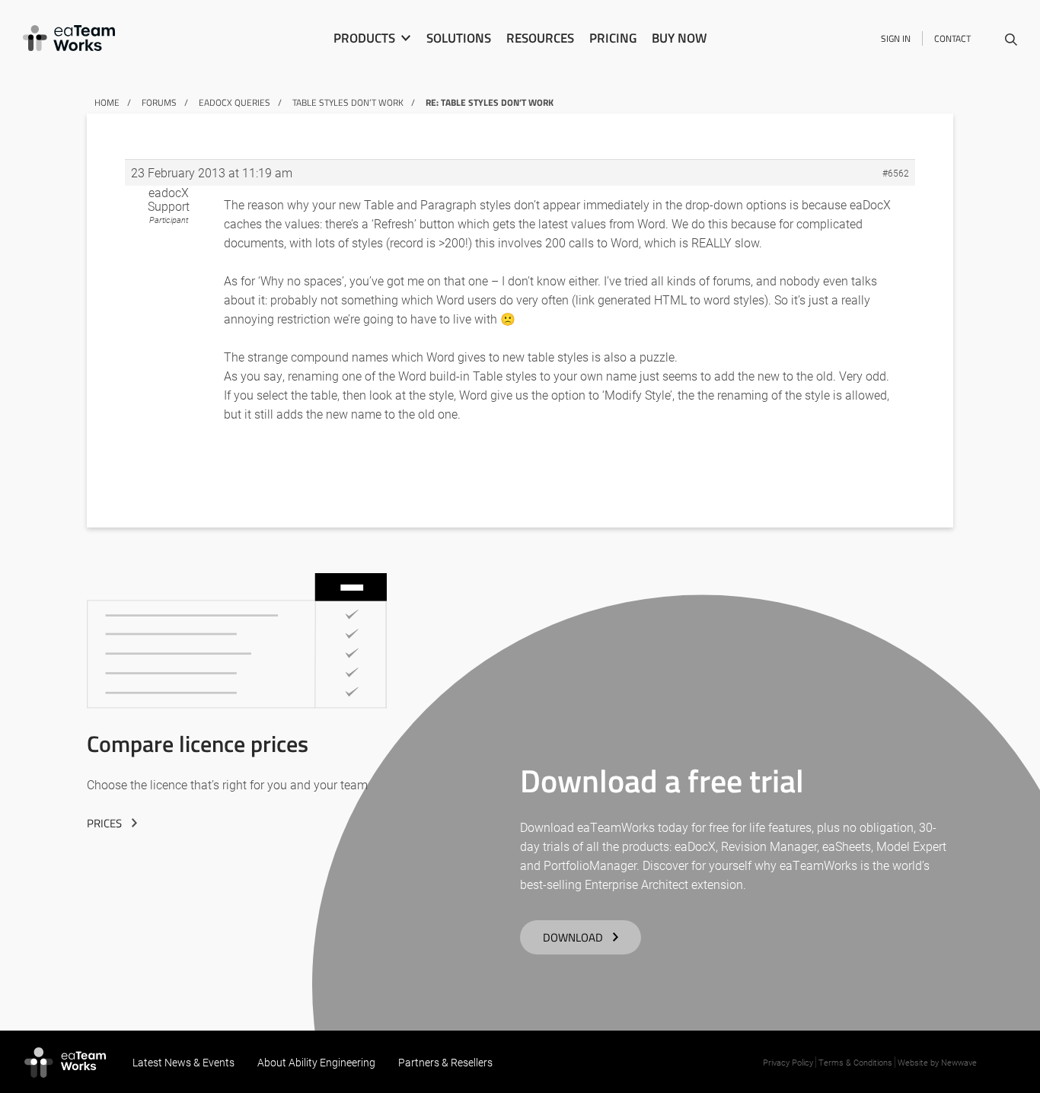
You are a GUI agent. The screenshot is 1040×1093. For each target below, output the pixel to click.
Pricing (612, 38)
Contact (952, 38)
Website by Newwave (937, 1062)
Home (107, 102)
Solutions (458, 38)
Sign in (896, 38)
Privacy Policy (788, 1062)
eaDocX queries (234, 102)
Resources (540, 38)
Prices (104, 823)
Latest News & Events (183, 1062)
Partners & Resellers (445, 1062)
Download (573, 937)
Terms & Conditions (855, 1062)
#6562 (895, 173)
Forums (159, 102)
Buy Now (679, 38)
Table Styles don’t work (348, 102)
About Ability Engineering (316, 1062)
